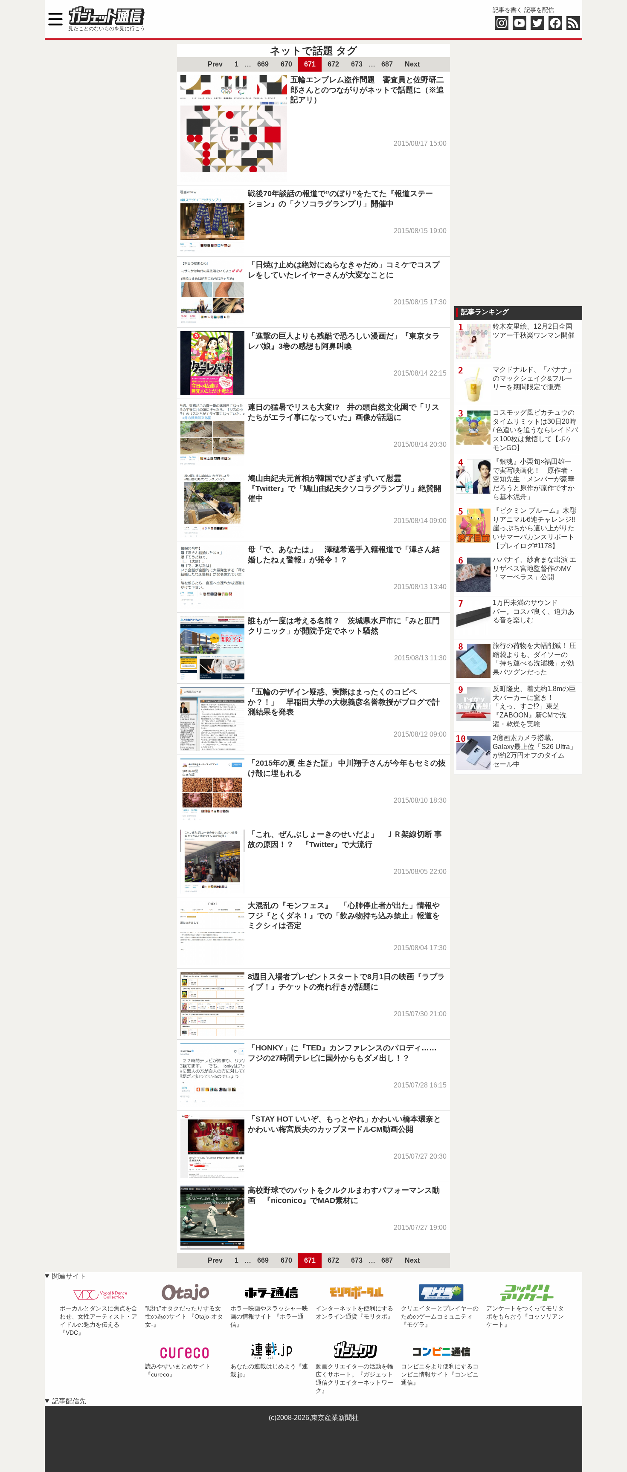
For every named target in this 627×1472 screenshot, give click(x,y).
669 (263, 64)
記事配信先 (69, 1401)
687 (387, 64)
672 (333, 64)
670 (286, 64)
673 (357, 64)
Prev (215, 64)
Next (412, 64)
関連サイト (69, 1276)
